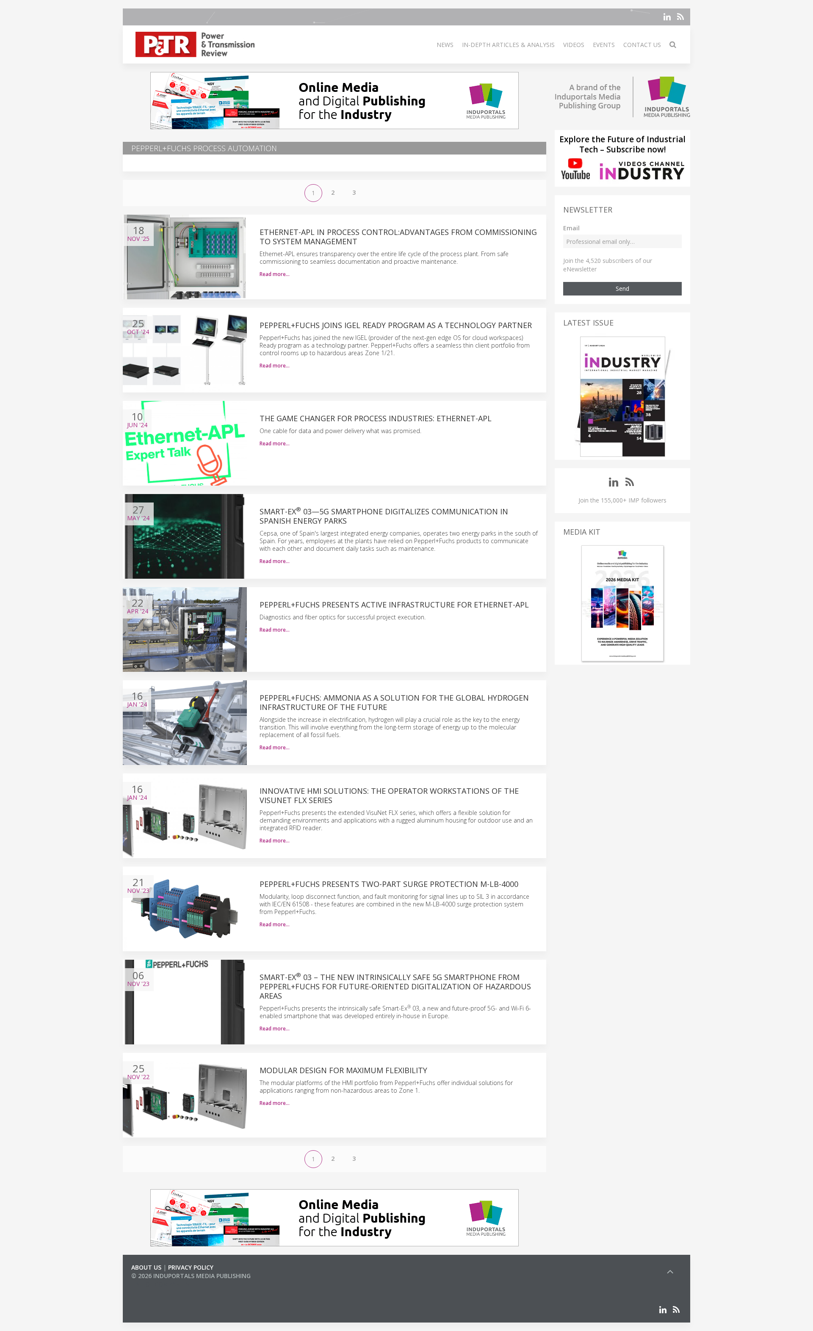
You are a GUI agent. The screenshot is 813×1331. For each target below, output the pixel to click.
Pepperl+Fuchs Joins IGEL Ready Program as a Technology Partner (396, 325)
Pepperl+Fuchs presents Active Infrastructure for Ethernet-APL (394, 604)
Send (622, 288)
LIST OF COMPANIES (160, 1284)
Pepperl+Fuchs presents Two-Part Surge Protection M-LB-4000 (390, 884)
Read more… (275, 274)
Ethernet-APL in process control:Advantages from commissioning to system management (398, 236)
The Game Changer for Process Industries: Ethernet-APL (376, 418)
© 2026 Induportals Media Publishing (191, 1276)
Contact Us (642, 45)
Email (571, 228)
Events (604, 45)
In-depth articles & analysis (508, 45)
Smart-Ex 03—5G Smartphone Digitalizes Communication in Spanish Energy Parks (384, 516)
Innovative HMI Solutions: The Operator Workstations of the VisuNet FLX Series (389, 795)
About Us (146, 1267)
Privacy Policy (190, 1267)
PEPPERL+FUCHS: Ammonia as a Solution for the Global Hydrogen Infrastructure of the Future (394, 702)
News (445, 45)
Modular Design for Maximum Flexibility (343, 1070)
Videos (573, 45)
